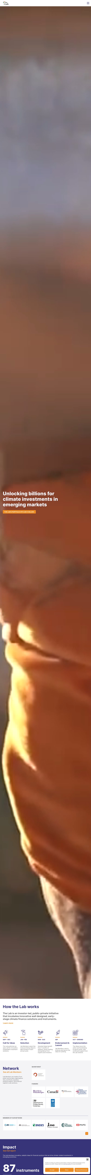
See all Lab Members (12, 1072)
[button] (87, 1159)
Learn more (8, 1023)
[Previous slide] (82, 1133)
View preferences (81, 1170)
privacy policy (67, 1164)
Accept (52, 1170)
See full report (9, 1151)
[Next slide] (86, 1133)
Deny (66, 1170)
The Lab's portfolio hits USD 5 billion (19, 512)
